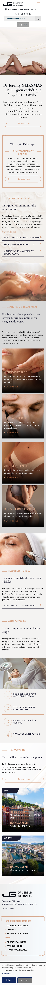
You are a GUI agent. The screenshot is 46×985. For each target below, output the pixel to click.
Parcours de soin (15, 946)
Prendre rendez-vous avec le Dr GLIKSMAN (24, 695)
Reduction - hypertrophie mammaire (23, 238)
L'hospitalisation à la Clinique (24, 722)
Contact (11, 929)
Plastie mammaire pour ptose (19, 244)
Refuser (9, 980)
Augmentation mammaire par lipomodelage (19, 252)
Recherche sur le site (17, 933)
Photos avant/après (17, 950)
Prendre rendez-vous (17, 926)
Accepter (25, 980)
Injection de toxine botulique (20, 606)
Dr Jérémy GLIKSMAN (16, 942)
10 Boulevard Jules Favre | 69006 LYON (24, 9)
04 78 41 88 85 (24, 14)
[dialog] (23, 974)
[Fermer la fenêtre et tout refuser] (44, 964)
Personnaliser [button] (7, 974)
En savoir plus (24, 123)
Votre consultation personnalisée (24, 708)
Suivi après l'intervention (26, 734)
